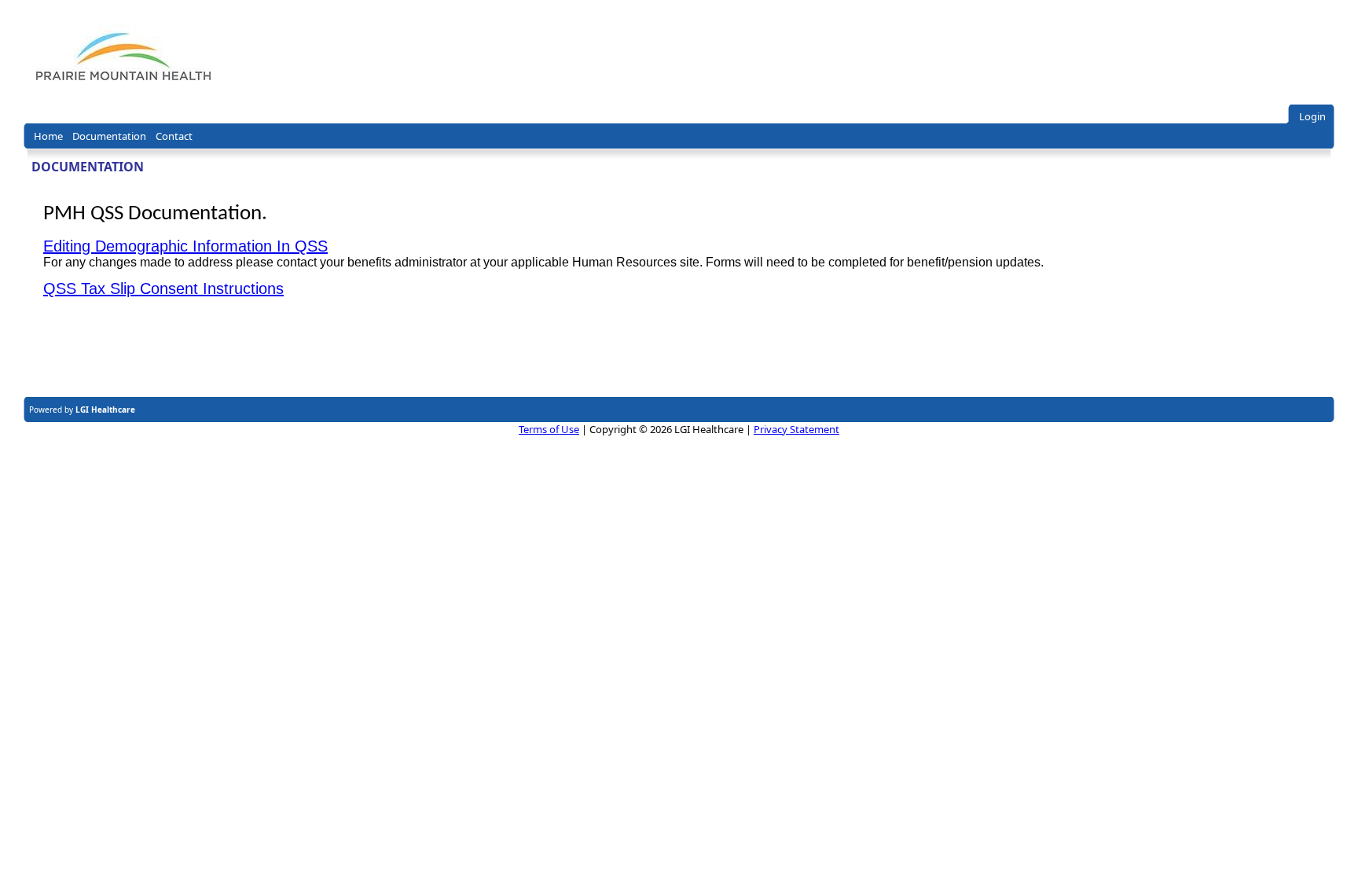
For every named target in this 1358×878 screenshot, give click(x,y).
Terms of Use (549, 429)
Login (1312, 116)
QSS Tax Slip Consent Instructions (163, 288)
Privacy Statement (796, 429)
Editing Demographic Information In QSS (185, 246)
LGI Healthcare (105, 409)
